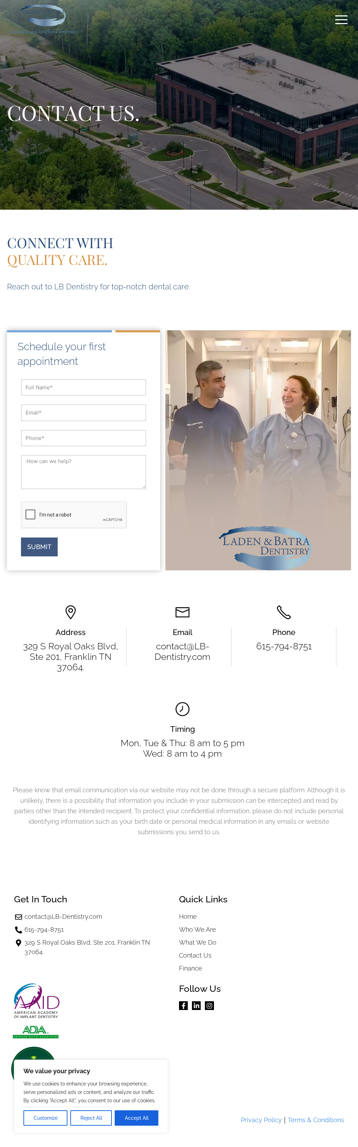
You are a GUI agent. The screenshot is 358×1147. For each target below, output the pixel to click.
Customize (46, 1118)
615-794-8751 (284, 646)
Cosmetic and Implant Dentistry (43, 31)
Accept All (137, 1118)
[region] (91, 1096)
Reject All (91, 1118)
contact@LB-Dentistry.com (182, 651)
